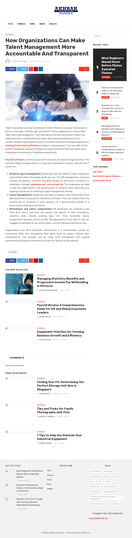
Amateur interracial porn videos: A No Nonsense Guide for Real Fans (112, 90)
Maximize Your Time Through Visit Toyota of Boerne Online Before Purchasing (112, 109)
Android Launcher (110, 486)
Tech (10, 24)
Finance (21, 24)
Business (9, 34)
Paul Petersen (20, 61)
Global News (94, 476)
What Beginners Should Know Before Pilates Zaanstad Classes (112, 65)
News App (107, 476)
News (42, 24)
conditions (115, 504)
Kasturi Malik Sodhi (48, 290)
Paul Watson (45, 340)
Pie (122, 486)
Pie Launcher (95, 491)
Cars (104, 118)
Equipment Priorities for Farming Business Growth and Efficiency (60, 333)
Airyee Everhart (110, 491)
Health (53, 24)
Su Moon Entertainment (99, 504)
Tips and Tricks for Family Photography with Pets (55, 410)
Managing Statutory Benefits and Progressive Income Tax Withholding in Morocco (62, 282)
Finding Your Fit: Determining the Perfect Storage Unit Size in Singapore (60, 385)
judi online (97, 172)
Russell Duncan (46, 416)
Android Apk (94, 486)
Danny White (45, 317)
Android (108, 481)
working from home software (21, 145)
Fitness (105, 77)
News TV (118, 476)
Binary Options (109, 471)
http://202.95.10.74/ (98, 518)
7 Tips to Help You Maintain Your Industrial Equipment (59, 437)
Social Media (95, 471)
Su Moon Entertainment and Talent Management (103, 498)
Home (32, 24)
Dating (105, 97)
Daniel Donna (45, 443)
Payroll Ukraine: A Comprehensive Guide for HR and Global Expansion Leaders (61, 309)
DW (99, 481)
